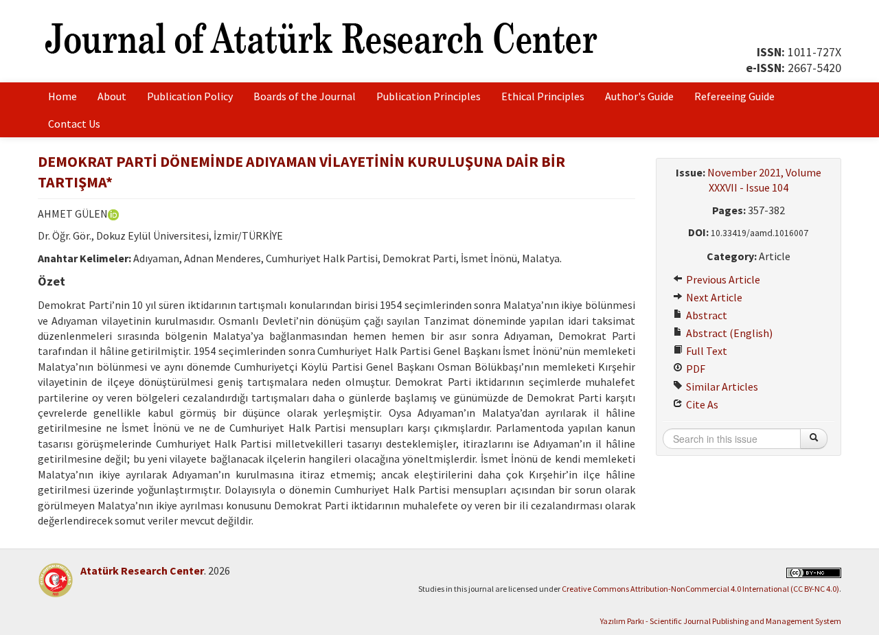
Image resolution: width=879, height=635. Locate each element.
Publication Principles (428, 96)
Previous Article (722, 279)
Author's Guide (639, 96)
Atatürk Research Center (142, 570)
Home (62, 96)
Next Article (713, 297)
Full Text (705, 351)
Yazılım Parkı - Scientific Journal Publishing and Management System (720, 621)
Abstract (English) (728, 333)
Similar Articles (721, 386)
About (112, 96)
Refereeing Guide (734, 96)
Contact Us (74, 123)
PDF (694, 369)
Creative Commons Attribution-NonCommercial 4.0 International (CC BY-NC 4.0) (700, 589)
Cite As (701, 404)
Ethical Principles (542, 96)
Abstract (705, 315)
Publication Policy (190, 96)
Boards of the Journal (304, 96)
